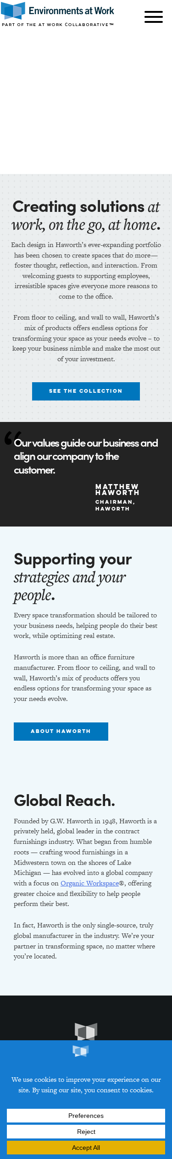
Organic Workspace (90, 883)
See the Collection (86, 391)
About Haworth (61, 731)
